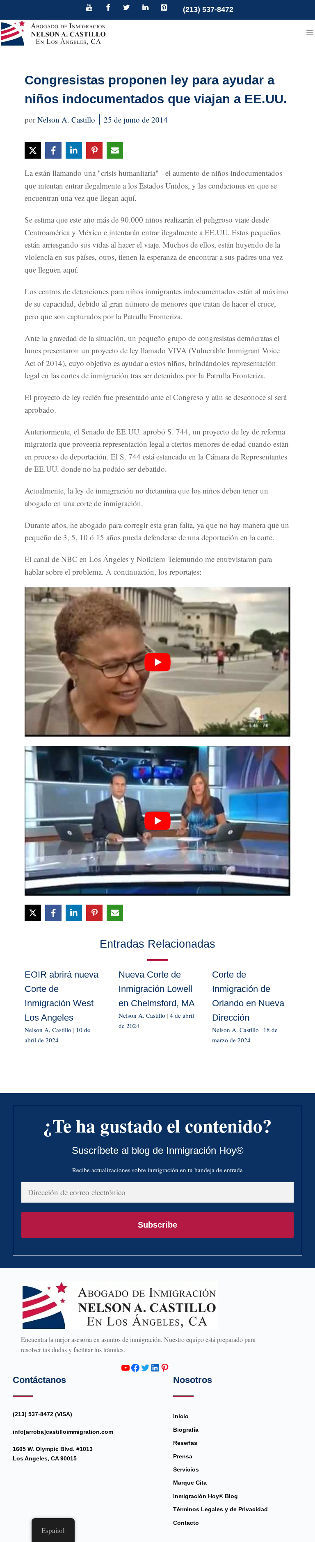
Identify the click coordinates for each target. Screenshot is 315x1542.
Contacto (186, 1522)
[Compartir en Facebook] (53, 150)
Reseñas (185, 1443)
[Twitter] (127, 8)
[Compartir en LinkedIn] (74, 150)
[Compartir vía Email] (115, 150)
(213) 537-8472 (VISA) (42, 1414)
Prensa (182, 1456)
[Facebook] (108, 8)
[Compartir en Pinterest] (94, 150)
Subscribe (157, 1224)
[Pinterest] (164, 8)
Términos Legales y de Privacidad (220, 1509)
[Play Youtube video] (157, 662)
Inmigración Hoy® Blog (205, 1496)
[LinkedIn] (145, 8)
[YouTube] (89, 8)
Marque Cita (190, 1482)
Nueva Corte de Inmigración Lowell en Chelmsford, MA (157, 988)
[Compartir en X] (33, 150)
